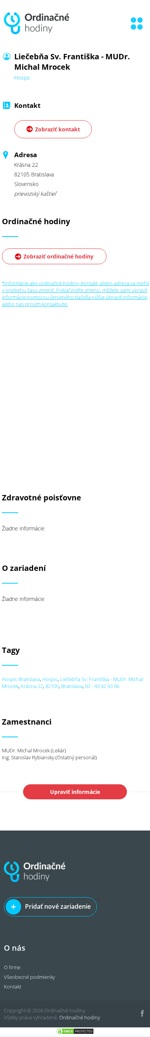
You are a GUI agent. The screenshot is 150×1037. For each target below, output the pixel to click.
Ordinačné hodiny (79, 1017)
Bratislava (72, 686)
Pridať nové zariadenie (58, 906)
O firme (12, 967)
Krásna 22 (32, 686)
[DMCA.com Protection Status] (75, 1033)
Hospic (50, 679)
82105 (52, 686)
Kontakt (12, 986)
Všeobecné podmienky (29, 976)
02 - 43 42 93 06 (102, 686)
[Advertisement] (75, 382)
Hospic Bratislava (21, 679)
